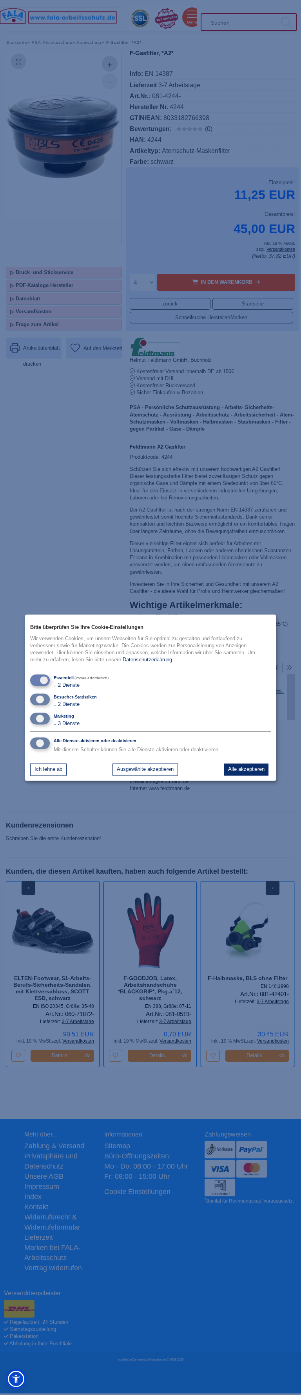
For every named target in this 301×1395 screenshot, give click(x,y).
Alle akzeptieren (246, 769)
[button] (16, 1379)
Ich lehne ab (48, 769)
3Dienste (67, 723)
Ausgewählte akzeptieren (145, 769)
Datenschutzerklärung (147, 660)
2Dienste (67, 685)
